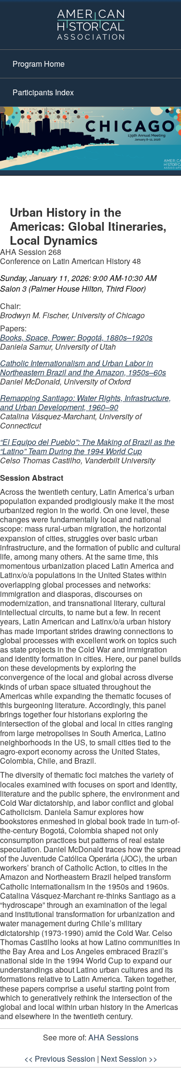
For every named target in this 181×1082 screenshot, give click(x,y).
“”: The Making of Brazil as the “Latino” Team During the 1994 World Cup (87, 446)
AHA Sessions (113, 1037)
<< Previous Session (59, 1058)
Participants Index (43, 92)
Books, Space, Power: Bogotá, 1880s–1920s (76, 337)
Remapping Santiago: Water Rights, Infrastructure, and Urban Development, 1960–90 (85, 402)
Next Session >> (129, 1058)
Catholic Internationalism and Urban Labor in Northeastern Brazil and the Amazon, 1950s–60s (83, 367)
